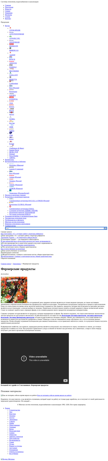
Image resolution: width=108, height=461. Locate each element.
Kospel (11, 144)
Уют (10, 412)
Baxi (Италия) (14, 88)
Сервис (7, 11)
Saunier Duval (14, 150)
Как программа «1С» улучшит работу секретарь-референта (22, 234)
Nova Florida (13, 156)
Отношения (13, 450)
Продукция (9, 7)
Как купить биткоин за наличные (13, 249)
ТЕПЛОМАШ (14, 42)
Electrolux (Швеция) (16, 165)
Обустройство (14, 438)
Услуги (11, 418)
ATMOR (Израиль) (16, 188)
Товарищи (8, 13)
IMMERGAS (13, 50)
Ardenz (11, 131)
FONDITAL (13, 99)
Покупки (12, 414)
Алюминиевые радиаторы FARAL (21, 209)
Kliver (11, 139)
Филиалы (8, 15)
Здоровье (12, 427)
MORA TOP (13, 152)
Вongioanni (13, 91)
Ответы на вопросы (16, 452)
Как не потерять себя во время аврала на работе (54, 395)
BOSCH (12, 59)
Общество (13, 435)
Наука (11, 429)
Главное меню (6, 264)
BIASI (11, 110)
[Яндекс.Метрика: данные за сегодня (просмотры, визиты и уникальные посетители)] (8, 459)
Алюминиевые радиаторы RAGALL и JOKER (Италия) (29, 201)
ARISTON (13, 63)
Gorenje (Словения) (16, 169)
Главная (8, 5)
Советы (12, 421)
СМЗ (11, 135)
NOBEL (12, 119)
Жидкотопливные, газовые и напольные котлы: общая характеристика (26, 256)
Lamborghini (13, 83)
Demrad (12, 154)
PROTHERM (14, 71)
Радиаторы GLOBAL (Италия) (20, 204)
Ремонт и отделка (15, 446)
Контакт (8, 18)
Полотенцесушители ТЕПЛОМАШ (22, 212)
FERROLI (12, 67)
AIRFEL (12, 158)
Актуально (13, 448)
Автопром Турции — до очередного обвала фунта (19, 237)
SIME (11, 127)
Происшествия (14, 431)
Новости (8, 9)
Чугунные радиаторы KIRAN (20, 214)
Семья (11, 442)
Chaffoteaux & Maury (16, 148)
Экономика (17, 264)
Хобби (11, 423)
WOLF (11, 114)
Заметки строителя (16, 436)
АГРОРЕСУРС (14, 38)
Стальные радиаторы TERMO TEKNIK (23, 210)
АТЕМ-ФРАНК (14, 30)
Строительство (14, 410)
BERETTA (13, 79)
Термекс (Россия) (15, 181)
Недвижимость (14, 440)
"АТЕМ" (12, 55)
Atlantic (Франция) (16, 185)
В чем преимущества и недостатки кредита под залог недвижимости (25, 241)
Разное (7, 408)
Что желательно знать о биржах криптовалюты (18, 245)
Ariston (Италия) (15, 177)
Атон (11, 103)
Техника (12, 416)
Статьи (7, 17)
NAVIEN (12, 95)
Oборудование (14, 425)
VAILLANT (13, 75)
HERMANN (13, 46)
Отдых (11, 444)
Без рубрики (13, 453)
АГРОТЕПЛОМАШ (16, 34)
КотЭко (12, 123)
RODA (11, 107)
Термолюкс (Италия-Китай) (19, 193)
